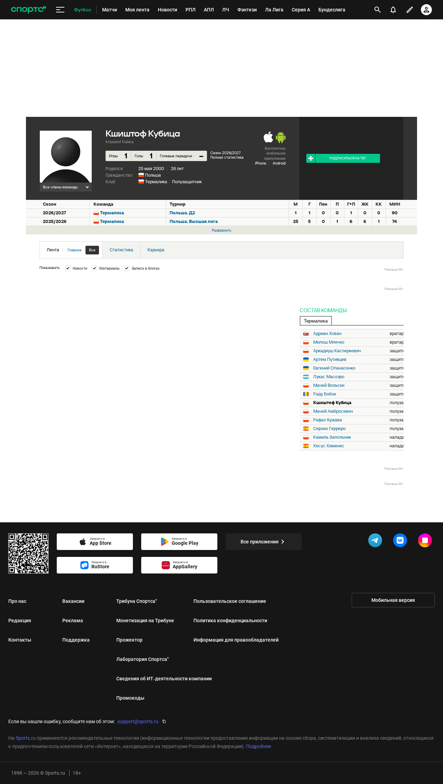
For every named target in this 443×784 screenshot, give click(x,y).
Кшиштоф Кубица (332, 402)
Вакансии (73, 601)
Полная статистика (227, 157)
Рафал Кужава (327, 420)
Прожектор (129, 640)
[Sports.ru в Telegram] (376, 541)
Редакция (19, 620)
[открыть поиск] (377, 9)
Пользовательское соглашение (229, 601)
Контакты (19, 640)
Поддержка (76, 640)
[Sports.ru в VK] (401, 541)
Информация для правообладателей (236, 640)
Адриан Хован (327, 333)
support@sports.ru (138, 721)
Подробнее (258, 746)
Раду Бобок (324, 394)
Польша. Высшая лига (194, 221)
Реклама (72, 620)
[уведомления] (393, 9)
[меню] (60, 9)
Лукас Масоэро (328, 377)
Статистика (121, 250)
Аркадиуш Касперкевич (337, 351)
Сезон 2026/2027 (225, 152)
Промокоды (130, 698)
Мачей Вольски (328, 385)
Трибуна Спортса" (136, 601)
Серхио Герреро (329, 428)
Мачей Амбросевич (333, 411)
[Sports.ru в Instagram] (426, 541)
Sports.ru (26, 738)
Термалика (156, 182)
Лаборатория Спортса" (142, 659)
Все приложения (260, 541)
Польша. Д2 (182, 213)
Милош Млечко (328, 342)
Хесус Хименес (328, 446)
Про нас (17, 601)
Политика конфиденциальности (230, 620)
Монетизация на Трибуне (145, 620)
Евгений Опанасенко (334, 368)
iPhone (260, 163)
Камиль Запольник (332, 437)
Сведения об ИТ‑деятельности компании (164, 678)
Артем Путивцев (329, 359)
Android (279, 163)
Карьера (155, 250)
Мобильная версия (393, 600)
